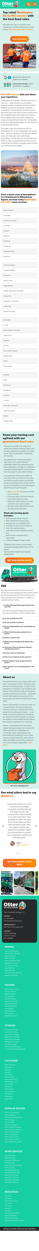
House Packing (10, 991)
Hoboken (8, 1087)
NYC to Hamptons (11, 1134)
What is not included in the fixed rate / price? (19, 642)
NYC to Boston (10, 1115)
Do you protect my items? (14, 622)
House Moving (10, 956)
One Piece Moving (11, 1180)
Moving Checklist (11, 975)
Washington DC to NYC (13, 1142)
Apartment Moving (12, 951)
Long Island (9, 1089)
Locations (8, 1198)
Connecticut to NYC (12, 1139)
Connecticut (9, 1091)
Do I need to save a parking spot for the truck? (19, 667)
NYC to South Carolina (13, 1130)
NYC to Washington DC (13, 1117)
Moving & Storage (11, 1030)
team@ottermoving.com (13, 921)
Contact (8, 1208)
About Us (8, 1196)
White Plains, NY (11, 1082)
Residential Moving (12, 1170)
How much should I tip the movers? (17, 657)
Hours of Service (11, 1201)
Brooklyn (8, 1070)
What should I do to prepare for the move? (18, 661)
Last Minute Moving (12, 1172)
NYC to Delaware (11, 1125)
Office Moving (10, 958)
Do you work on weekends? (14, 653)
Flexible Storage (11, 1044)
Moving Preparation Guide (14, 1220)
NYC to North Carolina (13, 1127)
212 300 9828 (15, 492)
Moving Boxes (10, 1011)
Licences (8, 1211)
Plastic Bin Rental (11, 1001)
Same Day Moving (11, 1175)
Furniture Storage (11, 1032)
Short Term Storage (12, 1037)
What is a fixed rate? (12, 638)
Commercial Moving (12, 961)
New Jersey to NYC (12, 1137)
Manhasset (9, 1096)
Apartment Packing (12, 989)
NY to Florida (9, 1120)
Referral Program (11, 1218)
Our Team (8, 1203)
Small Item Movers (12, 1177)
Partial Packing (10, 999)
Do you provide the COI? (13, 618)
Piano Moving (10, 970)
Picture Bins (9, 1013)
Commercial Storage (12, 1047)
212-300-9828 (9, 918)
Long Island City (11, 1079)
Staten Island (9, 1077)
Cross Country (10, 1168)
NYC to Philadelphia (12, 1132)
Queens (8, 1072)
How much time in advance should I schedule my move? (18, 648)
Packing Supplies (11, 1004)
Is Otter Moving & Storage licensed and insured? (19, 606)
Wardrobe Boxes (11, 1016)
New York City (10, 1065)
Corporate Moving (11, 1182)
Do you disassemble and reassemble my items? (19, 627)
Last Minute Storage (12, 1039)
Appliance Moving (11, 963)
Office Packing (10, 994)
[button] (19, 606)
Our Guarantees (10, 1215)
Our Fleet (8, 1206)
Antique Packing (11, 1006)
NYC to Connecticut (12, 1112)
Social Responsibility (12, 1213)
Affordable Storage (12, 1042)
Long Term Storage (12, 1034)
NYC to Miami (10, 1122)
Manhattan (9, 1067)
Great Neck (9, 1099)
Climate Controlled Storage (15, 1049)
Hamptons (8, 1094)
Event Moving (10, 1163)
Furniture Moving (11, 966)
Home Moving (10, 1155)
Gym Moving (9, 968)
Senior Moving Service (13, 973)
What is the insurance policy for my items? (17, 633)
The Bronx (8, 1074)
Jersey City (9, 1084)
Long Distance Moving (13, 1165)
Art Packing (9, 1009)
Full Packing (9, 996)
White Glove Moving (12, 953)
